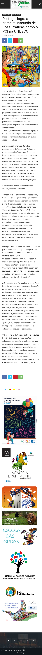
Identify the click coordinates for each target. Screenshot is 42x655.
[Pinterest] (15, 40)
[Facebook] (4, 40)
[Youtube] (33, 640)
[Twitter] (10, 40)
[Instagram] (21, 640)
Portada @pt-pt (16, 14)
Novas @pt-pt (6, 14)
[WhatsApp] (20, 40)
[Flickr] (14, 640)
